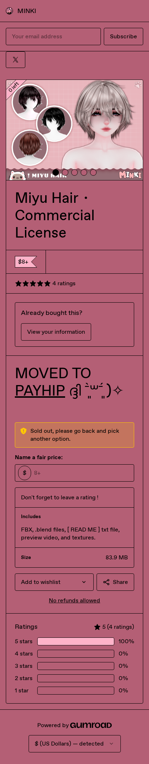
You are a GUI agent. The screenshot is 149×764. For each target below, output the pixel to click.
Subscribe (123, 36)
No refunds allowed (74, 600)
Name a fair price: (39, 457)
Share (120, 582)
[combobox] (54, 582)
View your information (56, 331)
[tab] (55, 172)
